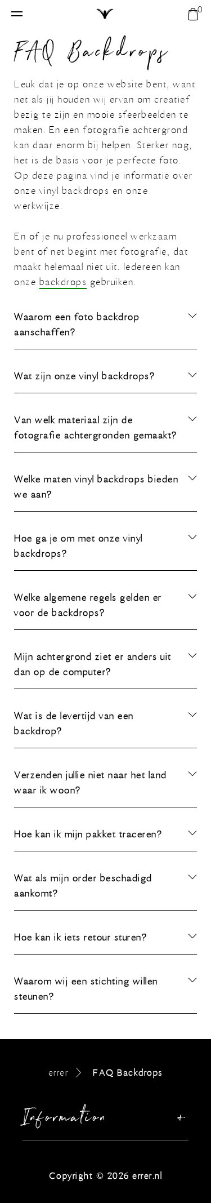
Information (65, 1120)
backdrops (63, 282)
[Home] (105, 15)
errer (58, 1072)
